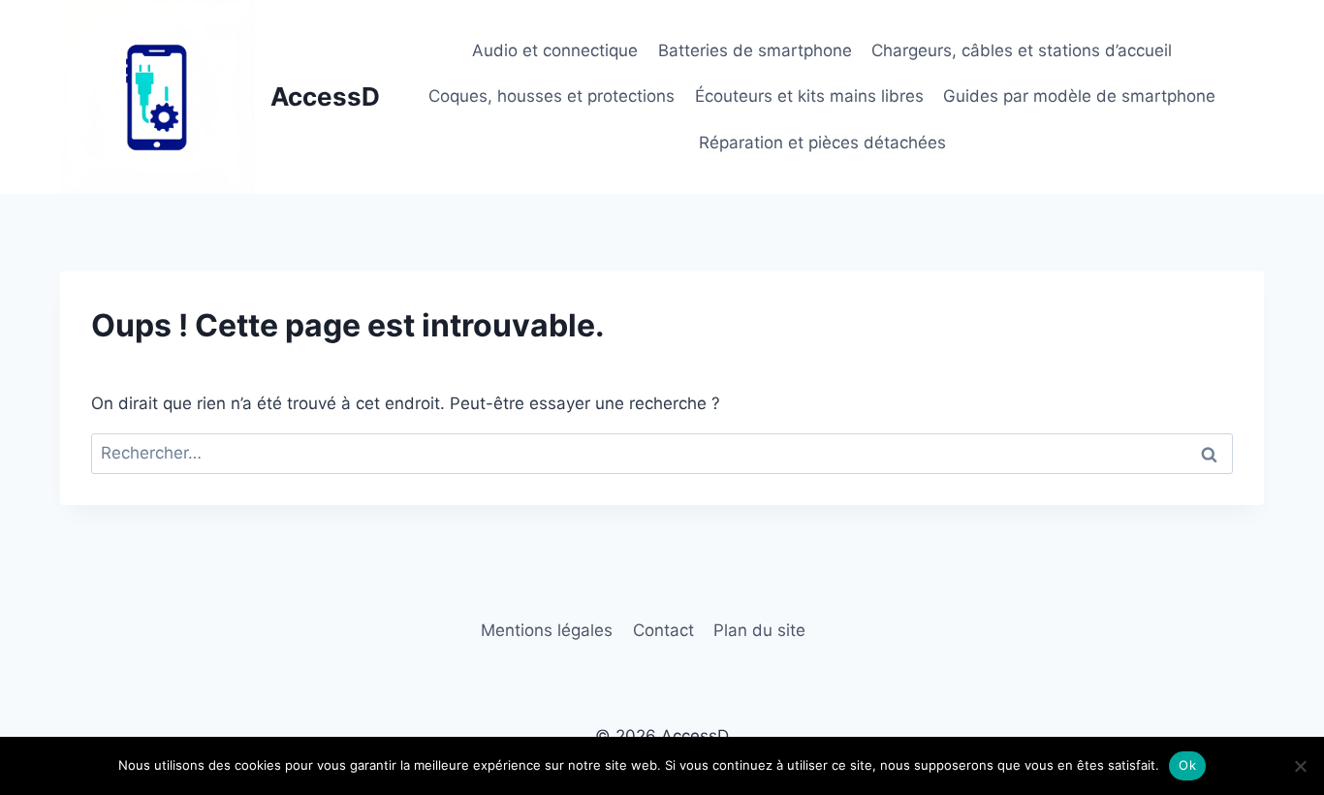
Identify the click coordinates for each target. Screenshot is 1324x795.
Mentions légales (547, 630)
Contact (663, 630)
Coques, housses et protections (551, 96)
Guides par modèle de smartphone (1079, 96)
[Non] (1299, 766)
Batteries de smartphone (755, 50)
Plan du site (759, 630)
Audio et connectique (555, 50)
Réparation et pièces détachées (822, 142)
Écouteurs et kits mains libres (809, 96)
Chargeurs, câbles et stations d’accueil (1021, 50)
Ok (1187, 765)
